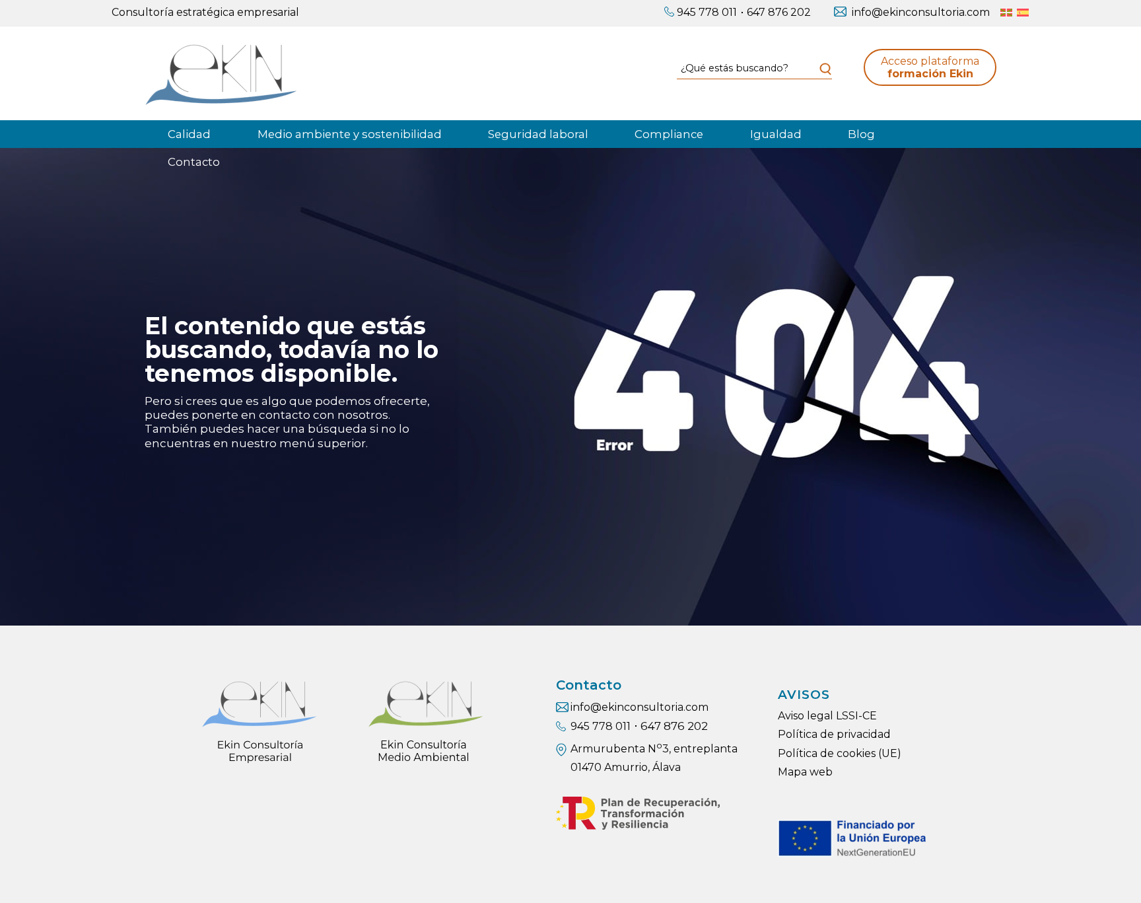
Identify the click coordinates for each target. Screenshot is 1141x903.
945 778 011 (707, 12)
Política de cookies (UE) (839, 753)
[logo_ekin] (221, 73)
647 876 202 (779, 12)
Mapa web (805, 772)
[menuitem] (701, 13)
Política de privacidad (834, 734)
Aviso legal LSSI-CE (827, 715)
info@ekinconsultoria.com (921, 12)
